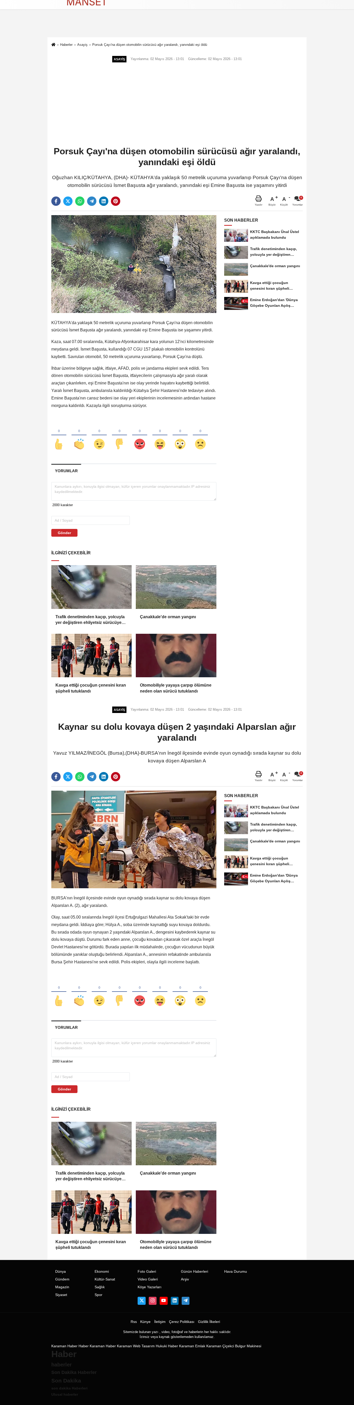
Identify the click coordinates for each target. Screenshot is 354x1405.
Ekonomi (102, 1271)
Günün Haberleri (194, 1271)
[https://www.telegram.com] (185, 1301)
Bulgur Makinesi (248, 1346)
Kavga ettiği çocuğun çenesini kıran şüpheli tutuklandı (90, 688)
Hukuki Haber (167, 1346)
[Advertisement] (177, 105)
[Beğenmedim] (119, 435)
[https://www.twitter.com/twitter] (141, 1301)
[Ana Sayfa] (53, 45)
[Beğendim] (58, 435)
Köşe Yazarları (149, 1287)
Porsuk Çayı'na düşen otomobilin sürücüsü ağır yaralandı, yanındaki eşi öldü (149, 45)
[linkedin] (103, 201)
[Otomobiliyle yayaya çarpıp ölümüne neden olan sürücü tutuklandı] (176, 655)
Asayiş (82, 45)
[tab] (66, 471)
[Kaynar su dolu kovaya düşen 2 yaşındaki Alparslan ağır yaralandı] (133, 839)
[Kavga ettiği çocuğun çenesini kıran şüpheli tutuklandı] (91, 655)
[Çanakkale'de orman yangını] (176, 587)
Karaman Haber (64, 1346)
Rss (134, 1322)
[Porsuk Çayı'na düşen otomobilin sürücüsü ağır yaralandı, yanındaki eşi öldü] (133, 264)
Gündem (62, 1279)
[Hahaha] (159, 435)
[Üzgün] (200, 435)
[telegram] (91, 201)
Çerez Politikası (181, 1322)
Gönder (64, 533)
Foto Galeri (147, 1271)
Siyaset (61, 1295)
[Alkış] (79, 435)
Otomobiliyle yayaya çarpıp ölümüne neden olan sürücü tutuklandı (175, 688)
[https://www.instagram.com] (153, 1301)
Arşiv (185, 1279)
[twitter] (68, 201)
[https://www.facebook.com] (163, 1301)
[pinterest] (115, 201)
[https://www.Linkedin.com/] (175, 1301)
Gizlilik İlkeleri (209, 1322)
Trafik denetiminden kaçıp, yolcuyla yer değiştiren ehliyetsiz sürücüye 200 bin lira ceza (90, 620)
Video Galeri (148, 1279)
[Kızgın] (139, 435)
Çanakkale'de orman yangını (168, 617)
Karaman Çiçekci (220, 1346)
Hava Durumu (235, 1271)
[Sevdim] (99, 435)
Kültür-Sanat (105, 1279)
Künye (145, 1322)
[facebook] (56, 201)
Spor (98, 1295)
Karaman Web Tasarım (136, 1346)
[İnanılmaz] (180, 435)
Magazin (62, 1287)
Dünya (60, 1271)
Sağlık (100, 1287)
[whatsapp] (79, 201)
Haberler (66, 45)
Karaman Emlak (192, 1346)
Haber (84, 1346)
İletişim (160, 1322)
